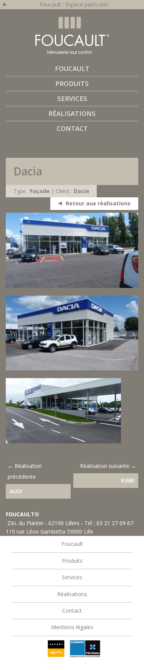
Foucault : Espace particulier (74, 4)
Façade (40, 191)
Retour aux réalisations (98, 203)
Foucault (72, 68)
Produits (72, 83)
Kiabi (127, 480)
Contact (72, 128)
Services (72, 98)
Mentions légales (72, 627)
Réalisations (72, 113)
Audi (16, 491)
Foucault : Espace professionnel (72, 35)
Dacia (81, 191)
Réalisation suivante (104, 465)
